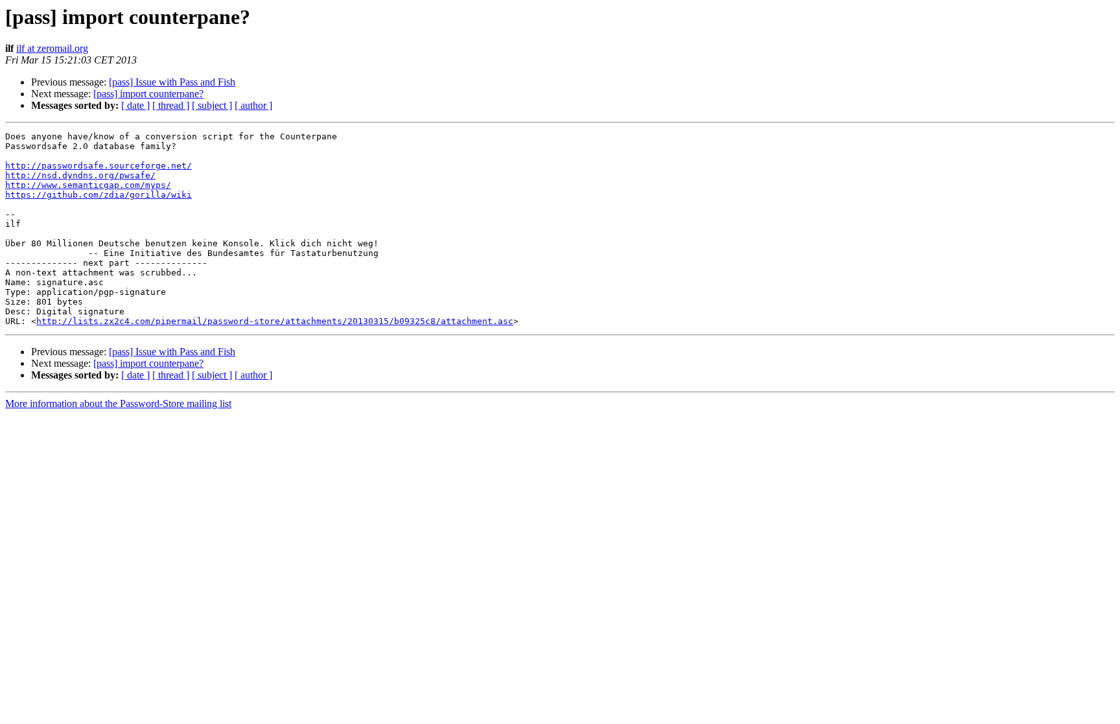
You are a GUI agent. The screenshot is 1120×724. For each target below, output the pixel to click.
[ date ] (135, 105)
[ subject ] (212, 105)
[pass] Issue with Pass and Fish (172, 82)
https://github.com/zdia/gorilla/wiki (98, 195)
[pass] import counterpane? (148, 93)
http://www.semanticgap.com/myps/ (88, 185)
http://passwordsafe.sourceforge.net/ (98, 165)
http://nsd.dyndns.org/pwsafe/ (80, 175)
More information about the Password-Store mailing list (118, 403)
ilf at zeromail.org (52, 48)
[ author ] (253, 105)
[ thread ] (170, 105)
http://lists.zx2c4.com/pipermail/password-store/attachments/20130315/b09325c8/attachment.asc (274, 321)
